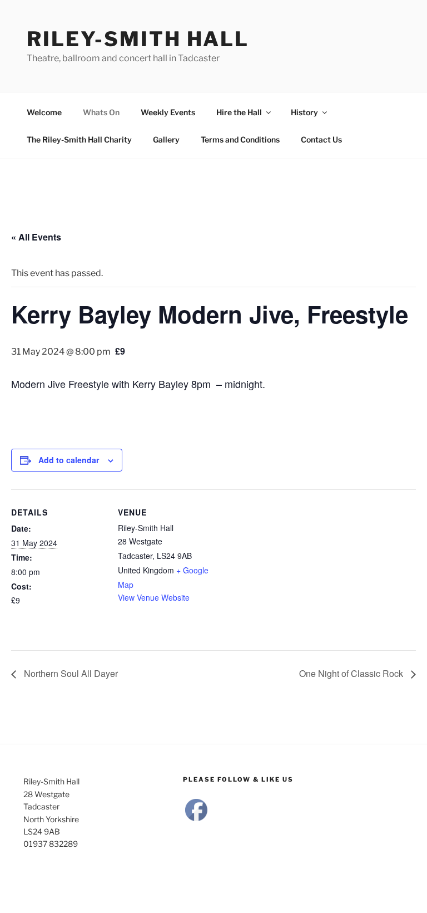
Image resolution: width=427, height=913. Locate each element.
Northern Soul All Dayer (70, 673)
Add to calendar (68, 459)
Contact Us (321, 139)
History (304, 112)
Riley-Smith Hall (138, 39)
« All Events (36, 236)
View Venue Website (154, 597)
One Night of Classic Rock (352, 673)
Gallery (166, 139)
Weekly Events (168, 112)
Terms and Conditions (240, 139)
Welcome (44, 112)
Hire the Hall (239, 112)
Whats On (101, 112)
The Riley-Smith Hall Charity (79, 139)
